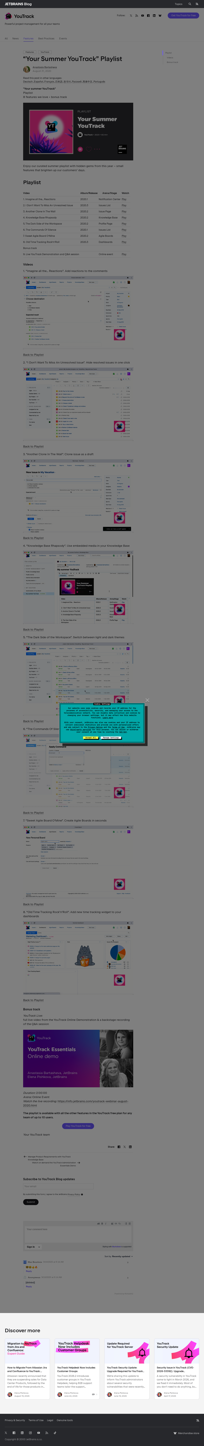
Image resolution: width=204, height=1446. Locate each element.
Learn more (108, 718)
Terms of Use (118, 727)
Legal (50, 1420)
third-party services (80, 729)
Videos (170, 58)
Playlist (168, 53)
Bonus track (172, 62)
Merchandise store (187, 1435)
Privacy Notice (95, 727)
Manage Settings (111, 737)
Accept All (90, 737)
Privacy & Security (15, 1420)
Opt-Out (123, 732)
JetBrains (31, 1439)
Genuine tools (65, 1420)
